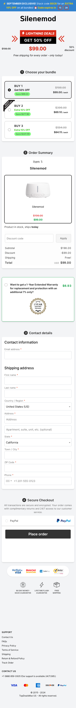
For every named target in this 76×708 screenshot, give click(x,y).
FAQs (4, 641)
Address (10, 413)
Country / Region (14, 400)
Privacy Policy (9, 645)
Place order (38, 534)
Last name (11, 387)
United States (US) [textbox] (17, 406)
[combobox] (38, 406)
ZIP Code (10, 462)
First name (11, 375)
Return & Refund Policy (13, 658)
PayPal (13, 520)
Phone (8, 475)
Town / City (11, 449)
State (8, 436)
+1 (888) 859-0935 (11, 676)
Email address (13, 349)
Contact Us (7, 637)
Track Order (7, 662)
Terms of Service (10, 650)
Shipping (6, 654)
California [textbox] (12, 442)
